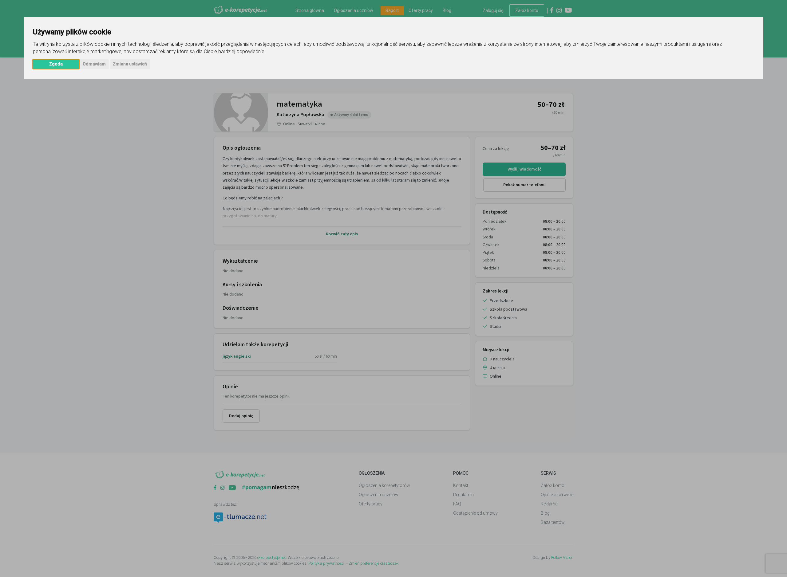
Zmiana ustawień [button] (130, 63)
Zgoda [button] (56, 63)
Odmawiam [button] (94, 63)
